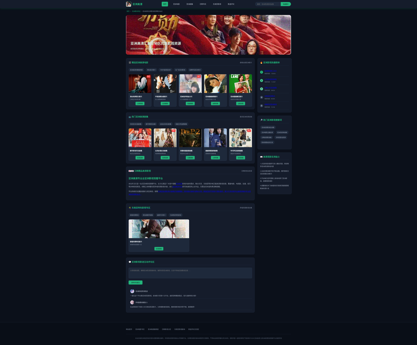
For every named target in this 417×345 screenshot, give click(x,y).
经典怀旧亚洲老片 (195, 70)
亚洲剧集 (189, 4)
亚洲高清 (179, 184)
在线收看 (240, 158)
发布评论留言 (135, 282)
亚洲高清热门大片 (271, 71)
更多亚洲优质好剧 (246, 117)
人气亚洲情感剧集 (271, 79)
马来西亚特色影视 (175, 215)
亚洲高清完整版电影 (136, 70)
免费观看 (215, 103)
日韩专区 (203, 4)
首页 (164, 4)
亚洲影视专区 (136, 11)
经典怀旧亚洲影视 (271, 104)
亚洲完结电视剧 (282, 132)
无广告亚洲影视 (180, 70)
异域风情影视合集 (246, 208)
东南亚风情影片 (270, 96)
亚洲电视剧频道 (153, 329)
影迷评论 (231, 4)
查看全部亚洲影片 (246, 62)
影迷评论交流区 (193, 329)
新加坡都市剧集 (148, 215)
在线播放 (165, 103)
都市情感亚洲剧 (151, 124)
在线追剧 (140, 158)
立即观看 (140, 103)
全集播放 (190, 158)
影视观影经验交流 (267, 142)
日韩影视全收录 (246, 171)
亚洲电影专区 (140, 329)
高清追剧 (165, 158)
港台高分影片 (151, 70)
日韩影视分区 (166, 329)
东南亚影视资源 (281, 137)
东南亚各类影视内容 (165, 191)
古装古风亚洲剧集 (165, 124)
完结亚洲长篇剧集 (135, 124)
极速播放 (190, 103)
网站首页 (129, 329)
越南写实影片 (161, 215)
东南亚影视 (217, 4)
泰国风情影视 (134, 215)
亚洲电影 (176, 4)
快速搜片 (286, 4)
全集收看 (240, 103)
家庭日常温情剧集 (181, 124)
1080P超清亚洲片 (165, 70)
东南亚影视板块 (179, 329)
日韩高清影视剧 (266, 137)
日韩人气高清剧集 (271, 88)
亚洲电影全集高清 (267, 132)
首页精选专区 (177, 186)
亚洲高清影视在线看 (268, 127)
